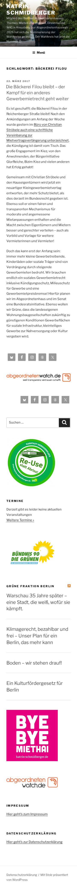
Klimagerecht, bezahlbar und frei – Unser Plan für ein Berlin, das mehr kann (37, 635)
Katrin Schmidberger (30, 9)
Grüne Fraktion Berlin (30, 586)
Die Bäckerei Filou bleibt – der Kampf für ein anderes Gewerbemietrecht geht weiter (37, 92)
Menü (41, 52)
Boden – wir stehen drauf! (34, 663)
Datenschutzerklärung (21, 875)
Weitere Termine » (20, 520)
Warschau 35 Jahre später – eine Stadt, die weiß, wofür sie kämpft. (38, 602)
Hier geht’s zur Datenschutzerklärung (34, 842)
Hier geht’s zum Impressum (27, 814)
